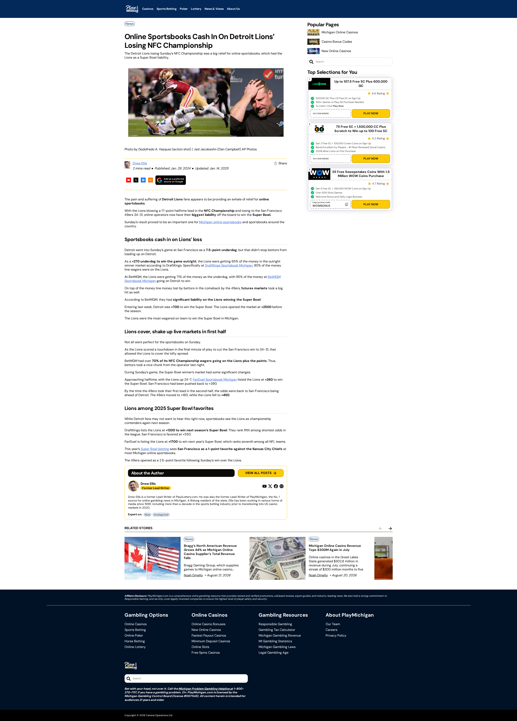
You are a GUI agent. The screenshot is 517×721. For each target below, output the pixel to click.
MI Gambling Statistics (275, 641)
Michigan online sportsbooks (220, 222)
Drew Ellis (140, 163)
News (130, 24)
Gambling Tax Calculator (277, 630)
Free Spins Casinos (206, 653)
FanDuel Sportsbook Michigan (215, 379)
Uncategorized (161, 514)
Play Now (370, 113)
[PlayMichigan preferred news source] (170, 180)
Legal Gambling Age (273, 653)
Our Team (333, 624)
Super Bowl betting (155, 449)
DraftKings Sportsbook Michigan (229, 265)
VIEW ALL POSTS (258, 473)
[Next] (390, 528)
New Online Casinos (336, 51)
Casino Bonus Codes (337, 41)
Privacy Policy (336, 636)
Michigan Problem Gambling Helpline (204, 688)
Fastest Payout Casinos (209, 636)
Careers (331, 630)
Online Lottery (135, 647)
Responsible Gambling (275, 624)
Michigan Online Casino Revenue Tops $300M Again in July (335, 548)
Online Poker (134, 636)
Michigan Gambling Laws (277, 647)
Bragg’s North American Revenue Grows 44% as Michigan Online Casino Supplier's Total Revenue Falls (210, 552)
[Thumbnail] (153, 558)
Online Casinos (136, 624)
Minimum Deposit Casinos (211, 641)
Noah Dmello (193, 575)
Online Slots (200, 647)
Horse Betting (135, 641)
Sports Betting (135, 630)
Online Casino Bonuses (208, 624)
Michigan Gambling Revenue (280, 636)
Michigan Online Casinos (340, 32)
